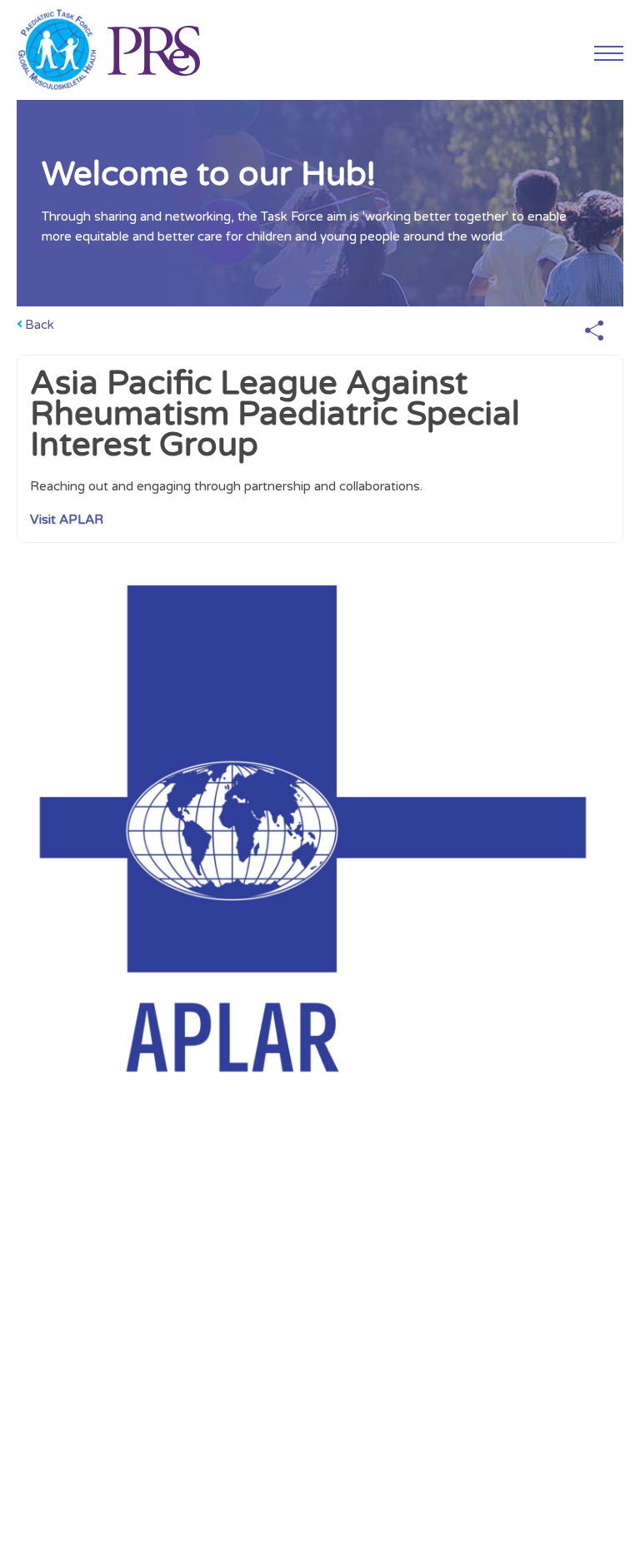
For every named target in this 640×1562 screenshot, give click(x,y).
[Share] (594, 331)
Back (39, 324)
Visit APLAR (66, 519)
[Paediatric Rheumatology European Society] (153, 50)
